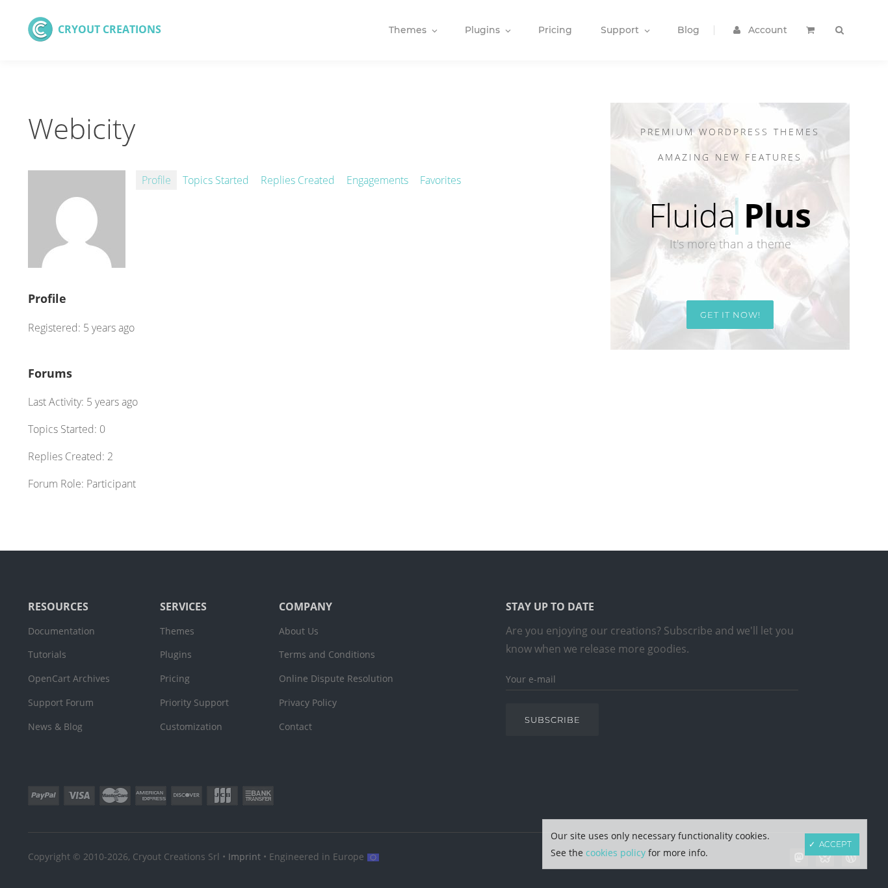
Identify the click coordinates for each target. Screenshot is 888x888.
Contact (295, 726)
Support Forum (61, 702)
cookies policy (616, 852)
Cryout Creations (109, 29)
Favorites (440, 180)
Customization (191, 726)
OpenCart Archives (69, 678)
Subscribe (553, 719)
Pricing (175, 678)
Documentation (61, 631)
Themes (177, 631)
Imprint (244, 856)
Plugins (176, 654)
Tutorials (47, 654)
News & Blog (55, 726)
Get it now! (730, 314)
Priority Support (194, 702)
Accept (835, 844)
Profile (156, 180)
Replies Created (298, 180)
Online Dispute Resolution (336, 678)
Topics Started (216, 180)
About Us (299, 631)
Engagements (377, 180)
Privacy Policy (308, 702)
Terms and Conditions (327, 654)
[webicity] (76, 261)
